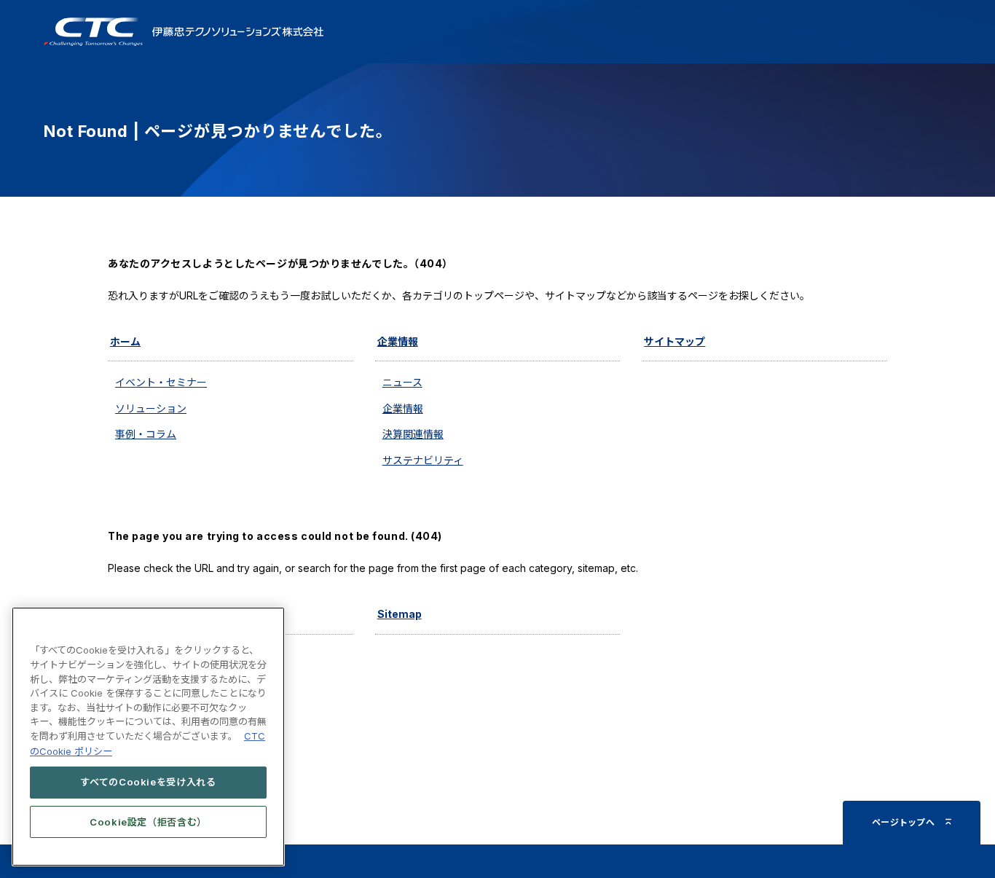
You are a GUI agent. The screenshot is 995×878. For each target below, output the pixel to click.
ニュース (402, 382)
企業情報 (397, 341)
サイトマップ (674, 341)
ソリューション (150, 408)
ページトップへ (903, 822)
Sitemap (399, 614)
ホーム (125, 341)
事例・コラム (145, 434)
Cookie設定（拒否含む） (148, 821)
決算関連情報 (413, 434)
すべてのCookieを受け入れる (148, 782)
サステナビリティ (422, 460)
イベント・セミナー (161, 382)
